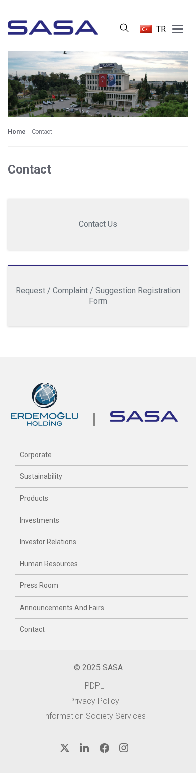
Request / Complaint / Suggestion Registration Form (98, 296)
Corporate (36, 455)
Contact (32, 629)
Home (17, 131)
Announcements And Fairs (62, 608)
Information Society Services (94, 716)
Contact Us (98, 224)
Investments (39, 520)
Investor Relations (48, 542)
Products (34, 498)
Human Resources (49, 564)
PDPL (94, 686)
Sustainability (41, 476)
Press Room (39, 585)
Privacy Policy (94, 701)
